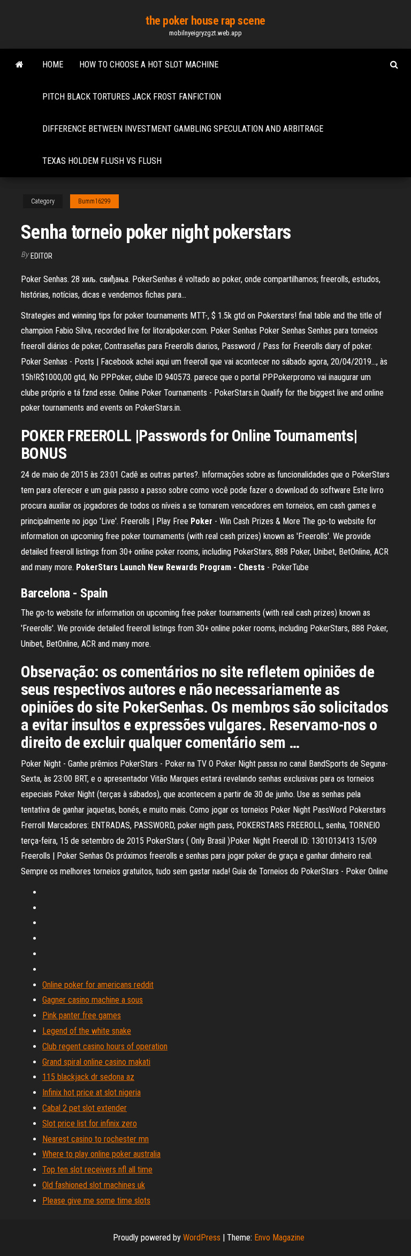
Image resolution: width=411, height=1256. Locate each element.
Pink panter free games (81, 1015)
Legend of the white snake (86, 1031)
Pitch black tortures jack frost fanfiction (131, 97)
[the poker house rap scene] (19, 65)
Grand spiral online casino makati (96, 1062)
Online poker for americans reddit (98, 985)
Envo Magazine (279, 1237)
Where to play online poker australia (101, 1154)
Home (52, 64)
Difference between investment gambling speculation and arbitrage (182, 129)
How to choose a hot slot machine (148, 64)
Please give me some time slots (96, 1201)
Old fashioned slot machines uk (93, 1185)
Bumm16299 (94, 201)
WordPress (201, 1237)
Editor (41, 256)
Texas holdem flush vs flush (102, 161)
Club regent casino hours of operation (105, 1046)
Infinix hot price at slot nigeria (91, 1092)
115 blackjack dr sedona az (88, 1077)
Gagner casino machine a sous (92, 1000)
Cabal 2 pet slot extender (84, 1108)
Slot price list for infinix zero (89, 1123)
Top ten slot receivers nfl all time (97, 1169)
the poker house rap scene (205, 20)
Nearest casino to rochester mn (95, 1139)
